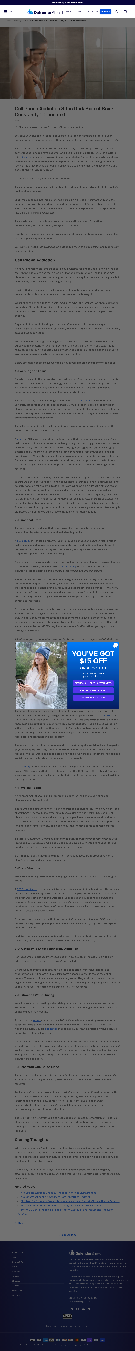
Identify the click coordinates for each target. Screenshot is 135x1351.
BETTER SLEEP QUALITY (93, 690)
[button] (9, 12)
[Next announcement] (130, 2)
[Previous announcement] (5, 2)
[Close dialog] (115, 645)
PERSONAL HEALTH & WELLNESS (93, 683)
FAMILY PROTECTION (93, 697)
